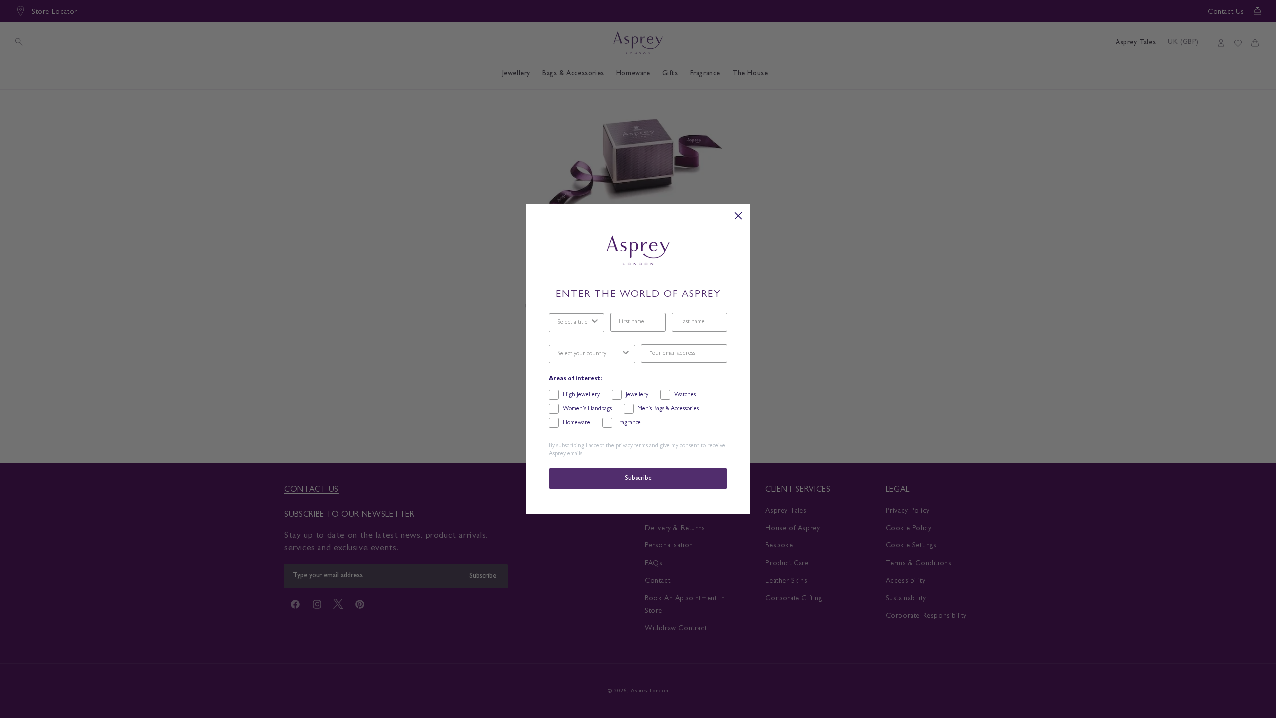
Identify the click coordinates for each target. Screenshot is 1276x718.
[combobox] (573, 323)
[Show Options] (595, 323)
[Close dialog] (738, 216)
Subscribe (638, 478)
